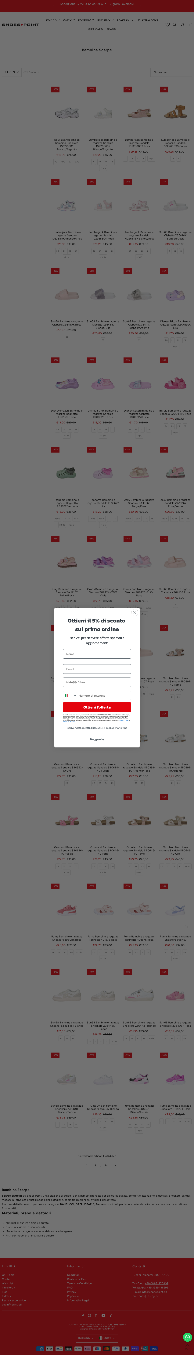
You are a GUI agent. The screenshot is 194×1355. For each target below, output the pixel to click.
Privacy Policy (124, 720)
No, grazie (97, 739)
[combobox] (70, 695)
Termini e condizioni (69, 721)
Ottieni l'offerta (97, 707)
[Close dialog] (134, 612)
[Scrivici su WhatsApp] (187, 1337)
